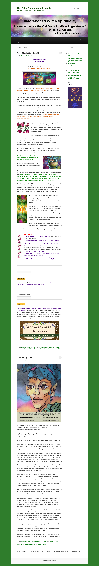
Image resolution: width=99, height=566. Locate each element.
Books (75, 39)
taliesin (18, 350)
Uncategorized (71, 65)
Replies (44, 544)
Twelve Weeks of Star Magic (74, 70)
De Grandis (49, 347)
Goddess (42, 348)
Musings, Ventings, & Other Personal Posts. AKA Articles (33, 541)
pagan (18, 544)
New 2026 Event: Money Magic (75, 74)
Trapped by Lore (24, 357)
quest (57, 348)
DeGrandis (55, 347)
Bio (18, 42)
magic (51, 348)
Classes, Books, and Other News (28, 347)
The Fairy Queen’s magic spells (34, 8)
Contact (23, 42)
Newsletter (24, 39)
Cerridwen (41, 347)
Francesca (33, 55)
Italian (46, 543)
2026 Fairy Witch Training (74, 79)
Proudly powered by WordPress (49, 560)
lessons (50, 543)
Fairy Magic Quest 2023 (28, 53)
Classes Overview (33, 39)
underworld (33, 544)
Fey (17, 348)
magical (59, 543)
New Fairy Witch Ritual (73, 72)
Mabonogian (47, 348)
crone (45, 347)
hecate (43, 543)
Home (18, 39)
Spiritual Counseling (44, 39)
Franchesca (37, 348)
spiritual (29, 544)
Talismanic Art (71, 63)
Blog (80, 39)
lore (53, 543)
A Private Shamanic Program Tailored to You (61, 39)
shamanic (25, 544)
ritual (60, 348)
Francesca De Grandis (29, 348)
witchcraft (39, 544)
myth (54, 348)
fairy (59, 347)
